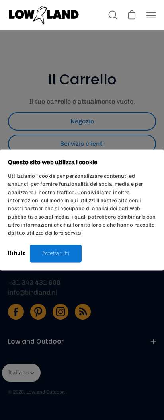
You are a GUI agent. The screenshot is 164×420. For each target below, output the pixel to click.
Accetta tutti (55, 253)
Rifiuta (17, 253)
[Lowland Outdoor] (44, 15)
